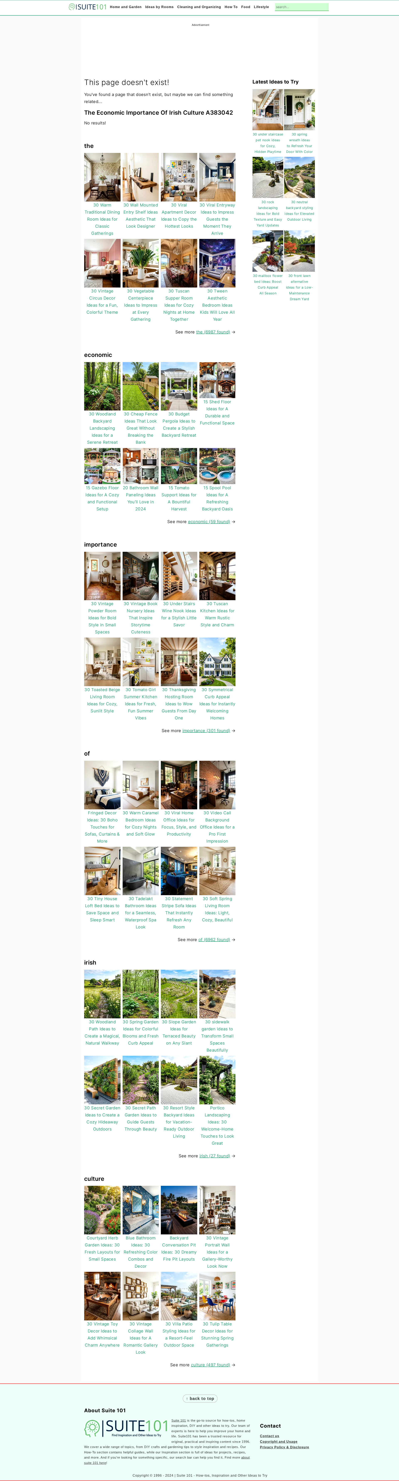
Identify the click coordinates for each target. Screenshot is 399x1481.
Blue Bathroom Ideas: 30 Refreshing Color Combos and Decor (141, 1252)
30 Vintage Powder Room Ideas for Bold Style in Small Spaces (102, 617)
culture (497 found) (210, 1364)
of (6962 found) (214, 939)
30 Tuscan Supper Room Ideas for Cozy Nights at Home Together (179, 305)
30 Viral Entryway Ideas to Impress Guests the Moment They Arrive (217, 219)
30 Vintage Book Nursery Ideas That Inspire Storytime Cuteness (141, 617)
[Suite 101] (87, 7)
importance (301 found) (206, 730)
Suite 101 (178, 1420)
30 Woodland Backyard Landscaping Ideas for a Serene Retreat (102, 428)
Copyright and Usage (279, 1441)
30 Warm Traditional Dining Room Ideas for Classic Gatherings (102, 219)
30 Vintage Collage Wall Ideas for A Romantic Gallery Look (140, 1338)
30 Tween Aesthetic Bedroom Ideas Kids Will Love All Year (217, 305)
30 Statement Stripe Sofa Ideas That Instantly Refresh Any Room (179, 912)
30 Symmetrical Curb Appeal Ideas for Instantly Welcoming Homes (217, 703)
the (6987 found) (213, 331)
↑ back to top (200, 1398)
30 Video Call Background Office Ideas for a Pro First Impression (217, 827)
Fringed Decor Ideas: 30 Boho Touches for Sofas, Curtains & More (102, 827)
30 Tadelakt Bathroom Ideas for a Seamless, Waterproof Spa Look (140, 912)
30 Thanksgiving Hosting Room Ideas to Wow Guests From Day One (179, 703)
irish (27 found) (215, 1155)
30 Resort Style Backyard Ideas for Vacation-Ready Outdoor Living (179, 1122)
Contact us (269, 1436)
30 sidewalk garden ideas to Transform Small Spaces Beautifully (217, 1036)
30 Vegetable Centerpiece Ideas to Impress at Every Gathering (140, 305)
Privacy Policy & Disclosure (284, 1447)
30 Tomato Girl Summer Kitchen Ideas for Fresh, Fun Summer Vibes (140, 703)
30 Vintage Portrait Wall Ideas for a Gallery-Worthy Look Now (217, 1252)
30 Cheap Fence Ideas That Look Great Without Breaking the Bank (141, 428)
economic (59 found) (209, 521)
